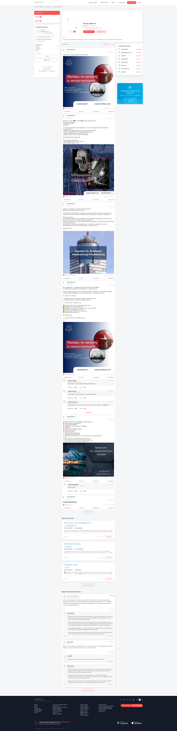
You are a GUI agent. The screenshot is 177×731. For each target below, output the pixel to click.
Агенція (43, 30)
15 (114, 44)
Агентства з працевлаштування (60, 704)
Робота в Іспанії (83, 711)
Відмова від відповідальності (105, 707)
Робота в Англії (83, 709)
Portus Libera (70, 49)
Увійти (139, 2)
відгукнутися (109, 536)
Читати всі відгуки (88, 690)
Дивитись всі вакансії (88, 585)
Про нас (36, 704)
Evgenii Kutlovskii (73, 380)
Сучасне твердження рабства (105, 708)
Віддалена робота (84, 712)
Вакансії (38, 16)
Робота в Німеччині (84, 707)
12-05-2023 (69, 499)
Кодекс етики (102, 711)
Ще (64, 229)
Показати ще (88, 412)
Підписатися (90, 31)
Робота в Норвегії (84, 708)
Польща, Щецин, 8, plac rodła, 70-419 (45, 36)
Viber (48, 56)
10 (112, 44)
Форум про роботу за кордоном (60, 707)
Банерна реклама (38, 709)
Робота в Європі (84, 704)
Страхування (121, 2)
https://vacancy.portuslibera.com (44, 39)
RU (137, 699)
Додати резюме (93, 2)
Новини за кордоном (57, 713)
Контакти (36, 712)
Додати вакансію (137, 705)
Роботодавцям (131, 2)
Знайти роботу (104, 2)
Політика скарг (102, 709)
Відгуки (38, 21)
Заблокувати (48, 68)
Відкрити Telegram (131, 99)
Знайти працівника (57, 708)
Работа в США (83, 713)
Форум (113, 2)
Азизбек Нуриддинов (74, 484)
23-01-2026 (69, 206)
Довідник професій (57, 709)
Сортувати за (65, 44)
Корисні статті (56, 712)
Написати (102, 31)
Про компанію (39, 12)
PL (141, 699)
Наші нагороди (37, 711)
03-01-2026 (69, 284)
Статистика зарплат (57, 711)
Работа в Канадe (84, 715)
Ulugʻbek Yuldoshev (74, 402)
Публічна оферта (103, 704)
